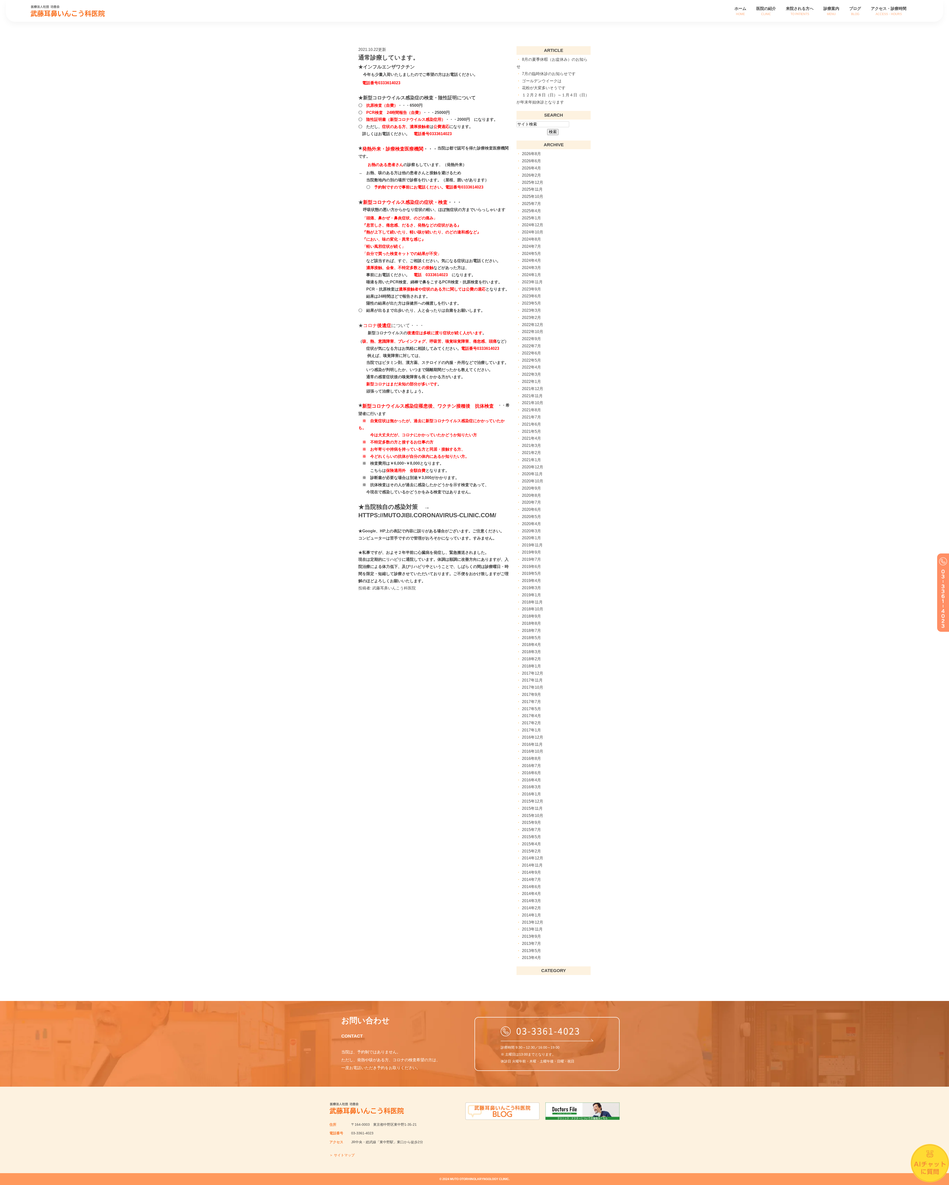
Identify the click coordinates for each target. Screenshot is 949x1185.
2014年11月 (532, 865)
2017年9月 (531, 694)
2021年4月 (531, 438)
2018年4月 (531, 645)
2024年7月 (531, 246)
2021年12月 (532, 389)
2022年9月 (531, 339)
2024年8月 (531, 239)
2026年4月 (531, 168)
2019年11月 (532, 545)
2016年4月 (531, 780)
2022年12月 (532, 325)
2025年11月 (532, 189)
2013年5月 (531, 951)
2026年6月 (531, 161)
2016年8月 (531, 758)
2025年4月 (531, 211)
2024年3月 (531, 268)
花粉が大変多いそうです (543, 88)
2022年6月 (531, 353)
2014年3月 (531, 901)
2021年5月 (531, 431)
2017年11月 (532, 680)
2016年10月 (532, 751)
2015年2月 (531, 851)
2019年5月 (531, 573)
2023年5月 (531, 303)
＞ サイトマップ (342, 1155)
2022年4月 (531, 367)
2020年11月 (532, 474)
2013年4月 (531, 958)
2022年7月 (531, 346)
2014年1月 (531, 915)
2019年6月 (531, 566)
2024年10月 (532, 232)
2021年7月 (531, 417)
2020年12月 (532, 467)
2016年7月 (531, 766)
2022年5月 (531, 360)
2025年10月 (532, 196)
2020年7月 (531, 502)
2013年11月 (532, 929)
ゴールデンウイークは (541, 81)
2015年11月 (532, 808)
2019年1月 (531, 595)
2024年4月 (531, 260)
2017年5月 (531, 709)
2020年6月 (531, 509)
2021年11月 (532, 396)
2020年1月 (531, 538)
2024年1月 (531, 275)
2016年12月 (532, 737)
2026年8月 (531, 154)
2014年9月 (531, 872)
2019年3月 (531, 588)
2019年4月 (531, 581)
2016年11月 (532, 744)
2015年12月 (532, 801)
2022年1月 (531, 381)
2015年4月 (531, 844)
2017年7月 (531, 702)
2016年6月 (531, 773)
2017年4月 (531, 716)
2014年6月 (531, 887)
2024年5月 (531, 253)
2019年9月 (531, 552)
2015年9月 (531, 822)
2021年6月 (531, 424)
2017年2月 (531, 723)
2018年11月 (532, 602)
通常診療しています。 (388, 57)
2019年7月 (531, 559)
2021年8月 (531, 410)
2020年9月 (531, 488)
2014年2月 (531, 908)
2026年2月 (531, 175)
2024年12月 (532, 225)
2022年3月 (531, 374)
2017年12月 (532, 673)
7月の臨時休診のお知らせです (549, 74)
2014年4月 (531, 894)
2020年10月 (532, 481)
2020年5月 (531, 517)
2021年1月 (531, 460)
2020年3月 (531, 531)
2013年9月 (531, 936)
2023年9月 (531, 289)
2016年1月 (531, 794)
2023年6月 (531, 296)
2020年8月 (531, 495)
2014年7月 (531, 879)
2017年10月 (532, 687)
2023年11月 (532, 282)
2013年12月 (532, 922)
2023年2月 (531, 317)
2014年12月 (532, 858)
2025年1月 (531, 218)
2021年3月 (531, 445)
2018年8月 (531, 623)
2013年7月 (531, 943)
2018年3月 (531, 652)
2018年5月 (531, 638)
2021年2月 (531, 453)
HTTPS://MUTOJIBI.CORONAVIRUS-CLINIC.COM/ (427, 515)
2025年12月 (532, 182)
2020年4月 (531, 524)
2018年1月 (531, 666)
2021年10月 (532, 403)
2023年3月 (531, 310)
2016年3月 (531, 787)
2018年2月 (531, 659)
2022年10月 (532, 332)
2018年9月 (531, 616)
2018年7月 (531, 630)
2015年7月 (531, 830)
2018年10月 (532, 609)
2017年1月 (531, 730)
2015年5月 (531, 837)
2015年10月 (532, 815)
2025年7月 (531, 204)
